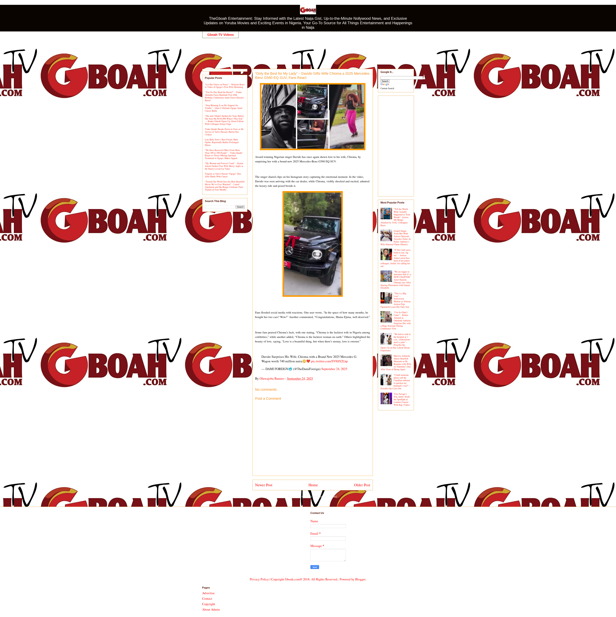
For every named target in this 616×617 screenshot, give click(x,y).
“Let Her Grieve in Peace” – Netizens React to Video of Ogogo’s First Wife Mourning (224, 86)
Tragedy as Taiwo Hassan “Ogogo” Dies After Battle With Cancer (223, 175)
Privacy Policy (259, 579)
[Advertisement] (308, 50)
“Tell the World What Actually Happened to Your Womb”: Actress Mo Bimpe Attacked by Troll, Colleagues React (395, 217)
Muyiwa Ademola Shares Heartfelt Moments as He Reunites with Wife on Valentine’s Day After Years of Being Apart (396, 362)
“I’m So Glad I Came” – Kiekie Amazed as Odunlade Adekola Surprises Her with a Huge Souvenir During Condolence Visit (396, 320)
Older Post (362, 484)
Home (313, 484)
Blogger (360, 579)
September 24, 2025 (334, 369)
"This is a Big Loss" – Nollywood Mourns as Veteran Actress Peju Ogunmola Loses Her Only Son (396, 300)
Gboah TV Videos (220, 34)
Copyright (208, 604)
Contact (207, 598)
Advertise (208, 593)
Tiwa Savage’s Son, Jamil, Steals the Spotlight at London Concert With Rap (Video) (402, 399)
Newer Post (263, 484)
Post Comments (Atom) (321, 496)
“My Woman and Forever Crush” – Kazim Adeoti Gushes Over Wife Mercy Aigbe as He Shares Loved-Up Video (224, 166)
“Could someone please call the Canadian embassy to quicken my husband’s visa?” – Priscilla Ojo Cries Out (396, 381)
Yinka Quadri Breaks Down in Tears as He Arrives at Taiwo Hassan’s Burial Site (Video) (224, 132)
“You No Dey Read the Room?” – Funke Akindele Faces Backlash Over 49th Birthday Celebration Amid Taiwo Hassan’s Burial (224, 96)
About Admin (211, 609)
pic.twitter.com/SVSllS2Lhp (329, 361)
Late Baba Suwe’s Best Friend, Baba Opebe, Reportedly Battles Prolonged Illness (222, 142)
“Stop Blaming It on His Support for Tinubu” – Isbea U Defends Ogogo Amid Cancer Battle (223, 108)
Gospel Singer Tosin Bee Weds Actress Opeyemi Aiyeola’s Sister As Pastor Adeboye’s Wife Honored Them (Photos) (396, 237)
